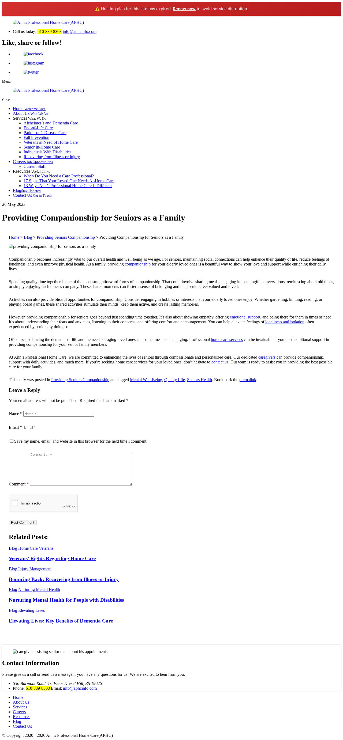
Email (15, 427)
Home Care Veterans (35, 548)
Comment (19, 484)
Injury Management (34, 569)
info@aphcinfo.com (79, 31)
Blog (27, 190)
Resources (21, 716)
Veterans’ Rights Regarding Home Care (52, 558)
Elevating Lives (31, 610)
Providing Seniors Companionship (80, 379)
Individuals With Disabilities (47, 152)
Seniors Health (199, 379)
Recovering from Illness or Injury (52, 156)
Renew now (184, 8)
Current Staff (35, 166)
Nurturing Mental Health (39, 589)
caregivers (266, 357)
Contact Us (32, 195)
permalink (247, 379)
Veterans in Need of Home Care (51, 142)
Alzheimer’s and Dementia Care (51, 123)
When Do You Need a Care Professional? (59, 176)
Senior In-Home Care (42, 147)
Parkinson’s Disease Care (45, 132)
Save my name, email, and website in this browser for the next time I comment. (80, 441)
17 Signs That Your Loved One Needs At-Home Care (69, 181)
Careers (33, 161)
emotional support (245, 317)
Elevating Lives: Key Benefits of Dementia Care (61, 621)
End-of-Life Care (38, 128)
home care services (227, 339)
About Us (31, 113)
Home (29, 108)
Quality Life (174, 379)
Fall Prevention (36, 137)
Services (20, 707)
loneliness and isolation (284, 322)
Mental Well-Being (146, 379)
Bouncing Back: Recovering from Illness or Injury (64, 579)
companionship (138, 264)
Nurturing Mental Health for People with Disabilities (66, 600)
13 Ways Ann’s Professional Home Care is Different (68, 185)
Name (15, 413)
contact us (219, 362)
